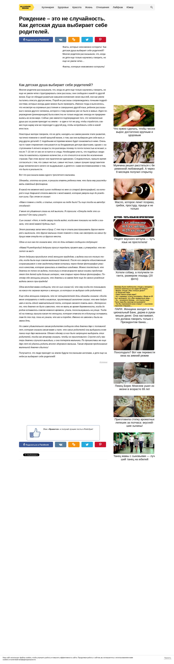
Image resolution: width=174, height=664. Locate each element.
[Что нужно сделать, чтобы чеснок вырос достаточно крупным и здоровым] (135, 115)
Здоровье (63, 7)
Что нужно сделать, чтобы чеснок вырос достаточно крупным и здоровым (135, 132)
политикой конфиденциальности (23, 660)
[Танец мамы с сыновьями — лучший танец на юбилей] (135, 443)
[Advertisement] (39, 63)
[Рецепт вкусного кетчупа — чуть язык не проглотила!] (135, 226)
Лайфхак (118, 7)
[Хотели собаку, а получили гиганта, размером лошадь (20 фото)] (135, 259)
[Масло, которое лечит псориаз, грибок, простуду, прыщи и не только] (135, 189)
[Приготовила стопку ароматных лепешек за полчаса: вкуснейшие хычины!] (135, 406)
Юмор (130, 7)
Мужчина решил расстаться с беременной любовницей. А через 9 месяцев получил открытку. (135, 168)
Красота (76, 7)
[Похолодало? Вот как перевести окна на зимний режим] (135, 339)
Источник (103, 362)
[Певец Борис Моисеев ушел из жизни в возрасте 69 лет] (135, 373)
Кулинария (48, 7)
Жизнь (88, 7)
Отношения (102, 7)
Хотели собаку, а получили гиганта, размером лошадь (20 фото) (135, 275)
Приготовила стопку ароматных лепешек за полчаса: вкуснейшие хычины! (134, 422)
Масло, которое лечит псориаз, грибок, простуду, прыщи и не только (134, 205)
